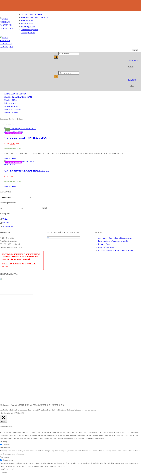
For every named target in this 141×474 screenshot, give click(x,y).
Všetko (5, 219)
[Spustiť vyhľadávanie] (56, 57)
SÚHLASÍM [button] (19, 413)
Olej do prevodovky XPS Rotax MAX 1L (27, 137)
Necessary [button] (3, 441)
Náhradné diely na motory (13, 132)
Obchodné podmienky (106, 247)
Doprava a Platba (104, 244)
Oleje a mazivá (9, 164)
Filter (44, 208)
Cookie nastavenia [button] (7, 413)
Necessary (6, 445)
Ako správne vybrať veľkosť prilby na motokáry (115, 238)
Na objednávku (7, 226)
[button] (10, 158)
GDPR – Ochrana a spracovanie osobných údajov (115, 250)
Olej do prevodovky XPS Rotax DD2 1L (26, 170)
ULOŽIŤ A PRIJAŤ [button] (7, 469)
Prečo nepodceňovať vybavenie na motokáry (113, 241)
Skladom (5, 223)
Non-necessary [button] (5, 457)
